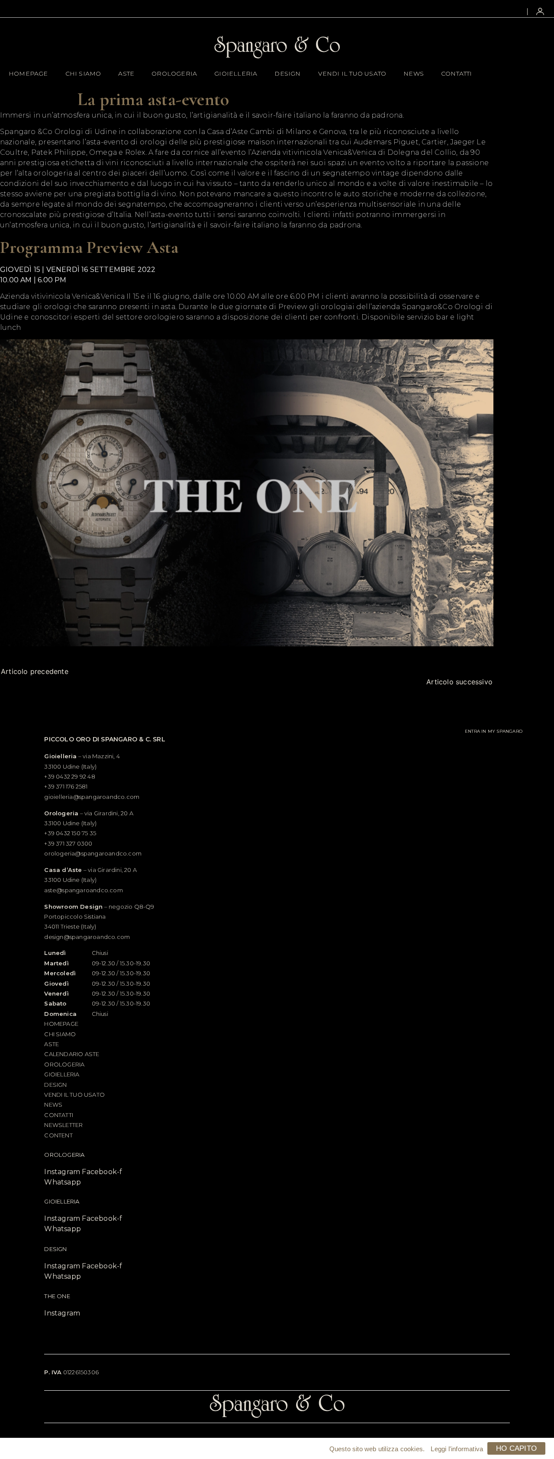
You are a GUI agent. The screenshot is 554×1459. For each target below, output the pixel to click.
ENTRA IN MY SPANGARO (493, 731)
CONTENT (58, 1135)
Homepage (28, 73)
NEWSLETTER (63, 1124)
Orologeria (174, 73)
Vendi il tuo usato (352, 73)
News (413, 73)
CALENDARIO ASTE (71, 1053)
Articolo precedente (34, 671)
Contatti (456, 73)
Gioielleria (235, 73)
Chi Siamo (83, 73)
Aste (126, 73)
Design (287, 73)
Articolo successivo (459, 681)
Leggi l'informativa (457, 1449)
